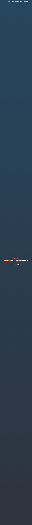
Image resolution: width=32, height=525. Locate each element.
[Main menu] (30, 1)
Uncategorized (16, 258)
